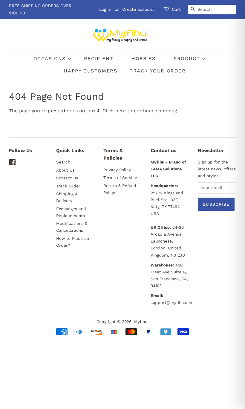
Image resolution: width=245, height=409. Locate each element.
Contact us (67, 177)
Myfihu (140, 321)
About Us (65, 170)
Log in (105, 9)
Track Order (68, 186)
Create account (138, 9)
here (120, 110)
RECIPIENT (99, 58)
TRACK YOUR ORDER (158, 71)
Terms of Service (120, 177)
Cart (176, 9)
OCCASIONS (50, 58)
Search (63, 162)
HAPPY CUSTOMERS (90, 71)
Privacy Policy (117, 169)
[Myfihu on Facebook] (12, 163)
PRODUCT (188, 58)
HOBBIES (144, 58)
